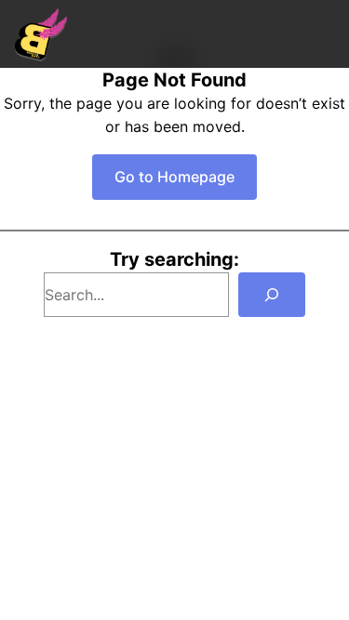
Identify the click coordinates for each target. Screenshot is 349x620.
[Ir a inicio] (41, 34)
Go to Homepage (174, 176)
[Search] (271, 294)
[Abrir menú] (324, 33)
